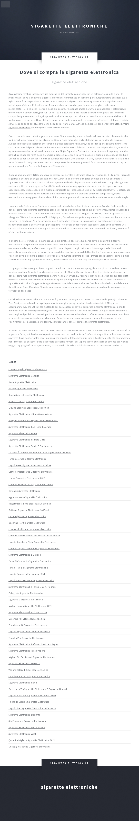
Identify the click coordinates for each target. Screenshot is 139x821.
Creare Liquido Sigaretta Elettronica (27, 369)
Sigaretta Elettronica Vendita (23, 375)
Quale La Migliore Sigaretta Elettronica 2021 (31, 740)
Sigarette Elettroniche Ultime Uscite (27, 612)
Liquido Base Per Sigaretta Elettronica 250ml (32, 695)
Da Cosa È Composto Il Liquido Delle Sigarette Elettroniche (39, 452)
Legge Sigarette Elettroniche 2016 (26, 478)
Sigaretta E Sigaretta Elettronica (25, 599)
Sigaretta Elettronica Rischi (22, 682)
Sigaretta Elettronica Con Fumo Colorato (29, 426)
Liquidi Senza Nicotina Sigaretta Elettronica (31, 580)
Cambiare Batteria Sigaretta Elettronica (29, 676)
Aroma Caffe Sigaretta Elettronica (26, 401)
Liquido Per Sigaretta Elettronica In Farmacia (32, 708)
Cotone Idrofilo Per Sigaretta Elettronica (29, 529)
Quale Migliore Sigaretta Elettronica (27, 516)
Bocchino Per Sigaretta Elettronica (26, 522)
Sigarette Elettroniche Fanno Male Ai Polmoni (32, 586)
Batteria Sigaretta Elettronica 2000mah (28, 510)
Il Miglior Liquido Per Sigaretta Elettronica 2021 (33, 420)
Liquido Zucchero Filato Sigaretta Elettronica (32, 542)
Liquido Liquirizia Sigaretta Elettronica (28, 407)
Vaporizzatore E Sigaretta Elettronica (28, 669)
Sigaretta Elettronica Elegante (24, 714)
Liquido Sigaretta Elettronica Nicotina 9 (29, 631)
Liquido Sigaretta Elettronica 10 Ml (26, 573)
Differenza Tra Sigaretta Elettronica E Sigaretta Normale (38, 689)
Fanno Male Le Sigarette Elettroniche (28, 567)
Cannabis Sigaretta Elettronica (24, 490)
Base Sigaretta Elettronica (22, 382)
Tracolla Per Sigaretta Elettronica (26, 637)
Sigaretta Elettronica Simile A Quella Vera (30, 446)
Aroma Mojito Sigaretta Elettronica (71, 151)
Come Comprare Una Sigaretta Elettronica (30, 471)
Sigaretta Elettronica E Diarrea (24, 554)
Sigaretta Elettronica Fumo (22, 433)
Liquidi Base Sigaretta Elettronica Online (29, 465)
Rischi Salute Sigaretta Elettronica (26, 394)
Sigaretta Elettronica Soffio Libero (26, 727)
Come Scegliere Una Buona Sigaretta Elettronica (33, 548)
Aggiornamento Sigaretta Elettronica (27, 497)
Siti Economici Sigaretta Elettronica (27, 721)
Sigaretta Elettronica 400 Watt (24, 663)
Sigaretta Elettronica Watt (22, 733)
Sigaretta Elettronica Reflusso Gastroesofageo (33, 644)
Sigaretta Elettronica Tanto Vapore (26, 650)
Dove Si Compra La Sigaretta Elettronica (29, 561)
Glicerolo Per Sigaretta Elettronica (26, 618)
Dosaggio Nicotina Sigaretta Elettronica (29, 746)
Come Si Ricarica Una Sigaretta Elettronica (30, 484)
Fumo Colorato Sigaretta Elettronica (27, 458)
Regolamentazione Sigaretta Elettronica (29, 503)
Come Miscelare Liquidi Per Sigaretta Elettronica (34, 535)
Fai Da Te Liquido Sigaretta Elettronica (28, 701)
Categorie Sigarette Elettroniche (25, 593)
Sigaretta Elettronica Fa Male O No (26, 439)
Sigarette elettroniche (69, 26)
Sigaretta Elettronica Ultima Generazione (30, 414)
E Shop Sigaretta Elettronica (23, 388)
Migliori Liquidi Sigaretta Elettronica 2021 (30, 606)
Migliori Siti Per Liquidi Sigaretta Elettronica (31, 657)
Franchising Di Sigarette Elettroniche (27, 625)
